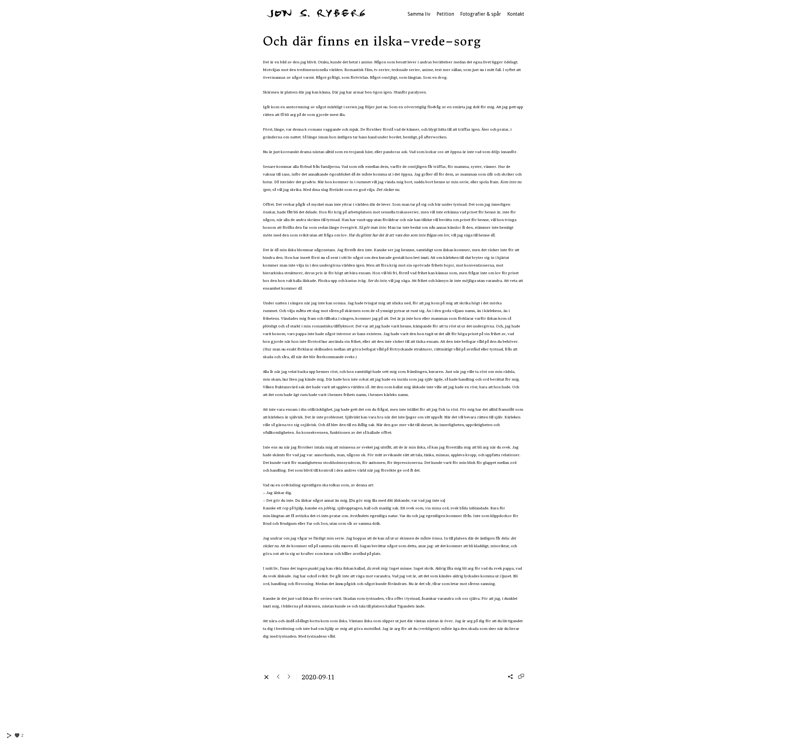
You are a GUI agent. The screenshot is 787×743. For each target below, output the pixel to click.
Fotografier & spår (480, 14)
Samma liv (419, 14)
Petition (445, 14)
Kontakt (515, 14)
